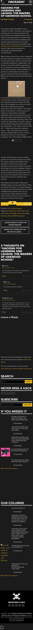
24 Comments (17, 434)
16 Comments (17, 572)
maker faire (21, 213)
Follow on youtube (8, 393)
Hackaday (16, 2)
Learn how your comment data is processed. (16, 369)
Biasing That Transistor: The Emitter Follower (15, 231)
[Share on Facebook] (2, 22)
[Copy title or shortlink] (11, 22)
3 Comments (28, 19)
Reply (4, 276)
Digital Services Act (19, 617)
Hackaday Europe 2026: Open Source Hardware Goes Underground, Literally (20, 439)
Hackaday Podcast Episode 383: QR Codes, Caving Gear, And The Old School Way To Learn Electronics (19, 518)
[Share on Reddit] (9, 22)
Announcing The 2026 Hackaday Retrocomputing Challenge (19, 566)
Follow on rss (11, 393)
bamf (8, 211)
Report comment (26, 276)
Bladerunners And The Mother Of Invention (20, 450)
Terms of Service (9, 617)
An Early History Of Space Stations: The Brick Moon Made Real (19, 418)
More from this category (9, 468)
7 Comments (17, 446)
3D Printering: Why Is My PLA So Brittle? (20, 546)
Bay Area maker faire (18, 211)
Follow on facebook (2, 393)
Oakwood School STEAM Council (12, 46)
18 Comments (17, 423)
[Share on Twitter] (4, 22)
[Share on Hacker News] (6, 22)
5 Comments (17, 512)
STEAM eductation (18, 216)
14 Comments (17, 542)
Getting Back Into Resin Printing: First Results (20, 461)
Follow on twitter (5, 393)
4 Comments (17, 525)
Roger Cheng (9, 19)
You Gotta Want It (18, 508)
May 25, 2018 (28, 22)
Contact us (14, 393)
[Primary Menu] (30, 1)
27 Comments (17, 551)
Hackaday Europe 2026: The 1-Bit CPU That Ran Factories (20, 428)
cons (9, 208)
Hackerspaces (17, 208)
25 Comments (17, 465)
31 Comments (17, 454)
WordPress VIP (19, 620)
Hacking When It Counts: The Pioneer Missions (15, 224)
